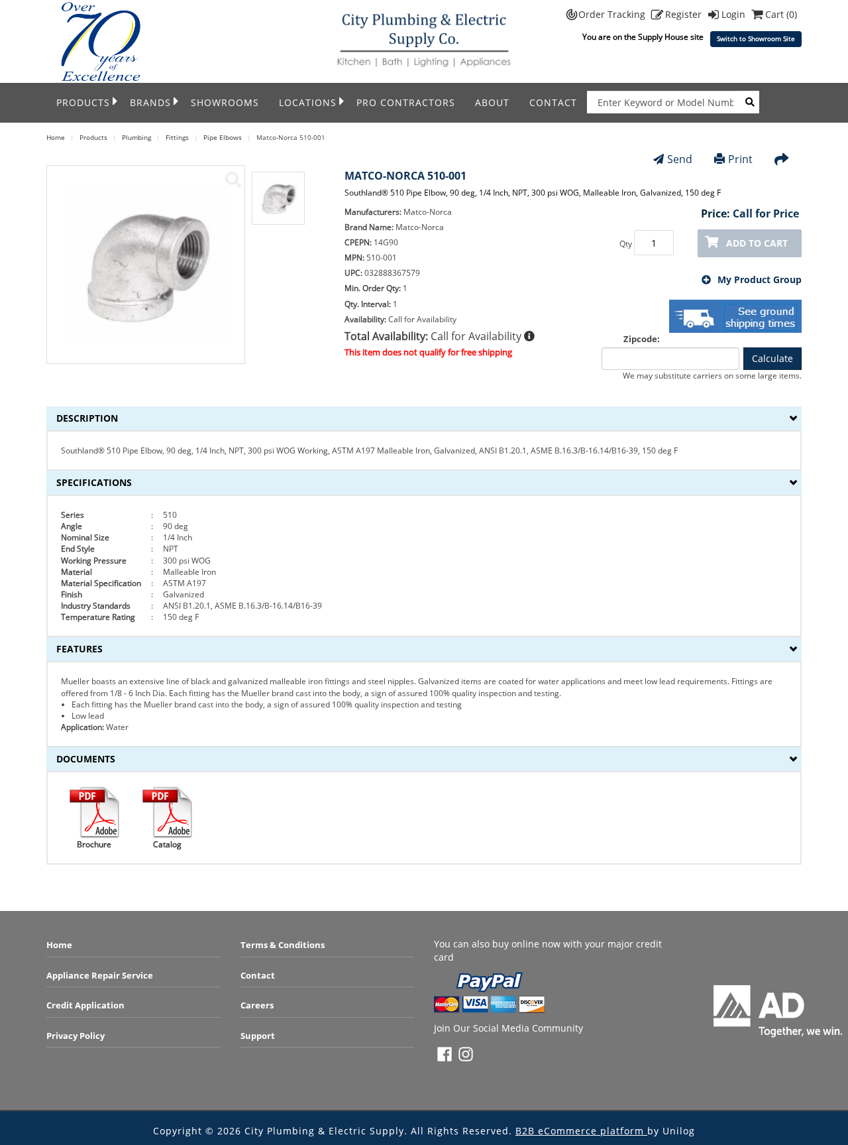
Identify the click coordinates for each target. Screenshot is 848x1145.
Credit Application (85, 1005)
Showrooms (225, 102)
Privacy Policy (75, 1036)
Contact (553, 102)
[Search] (750, 102)
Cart (781, 14)
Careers (257, 1005)
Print (740, 159)
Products (83, 102)
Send (679, 159)
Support (257, 1036)
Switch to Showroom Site (756, 38)
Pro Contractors (405, 102)
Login (734, 14)
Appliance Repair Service (99, 975)
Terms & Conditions (282, 945)
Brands (150, 102)
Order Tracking (613, 14)
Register (684, 14)
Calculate (772, 358)
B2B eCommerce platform (581, 1130)
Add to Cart (757, 243)
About (492, 102)
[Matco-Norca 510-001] (233, 179)
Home (59, 945)
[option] (278, 205)
